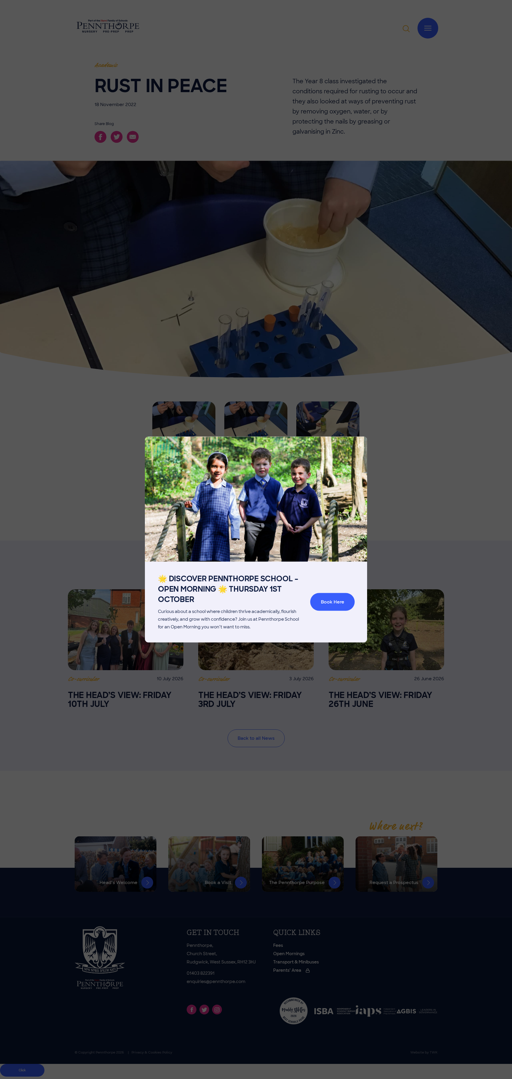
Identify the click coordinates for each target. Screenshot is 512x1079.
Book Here (332, 602)
